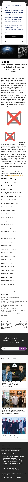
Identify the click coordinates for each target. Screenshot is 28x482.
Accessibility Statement (7, 479)
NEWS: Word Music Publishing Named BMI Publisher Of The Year (13, 436)
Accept (14, 36)
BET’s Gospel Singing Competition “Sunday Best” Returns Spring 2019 (21, 325)
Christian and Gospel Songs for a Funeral (11, 305)
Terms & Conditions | (15, 477)
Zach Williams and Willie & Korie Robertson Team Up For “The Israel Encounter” (6, 326)
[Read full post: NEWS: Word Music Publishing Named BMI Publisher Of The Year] (14, 425)
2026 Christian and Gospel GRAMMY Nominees (12, 314)
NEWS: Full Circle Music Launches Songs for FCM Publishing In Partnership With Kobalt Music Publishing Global (12, 384)
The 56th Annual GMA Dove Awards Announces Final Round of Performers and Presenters (13, 310)
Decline (14, 40)
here (5, 172)
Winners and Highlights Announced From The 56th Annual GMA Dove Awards (14, 302)
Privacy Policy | (5, 477)
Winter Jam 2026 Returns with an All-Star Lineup (13, 298)
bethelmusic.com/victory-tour (16, 175)
